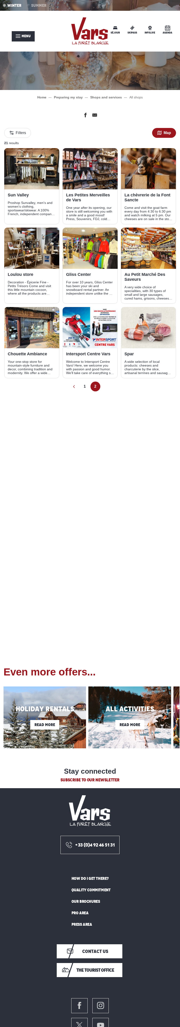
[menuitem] (90, 31)
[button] (13, 705)
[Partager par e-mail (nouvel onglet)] (94, 116)
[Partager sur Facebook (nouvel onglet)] (85, 116)
